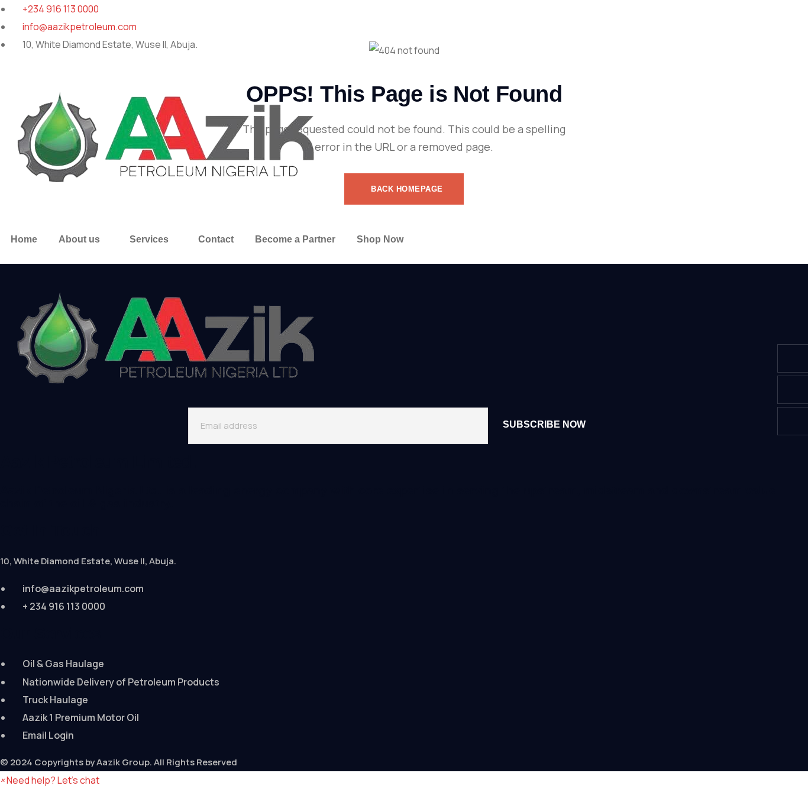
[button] (49, 780)
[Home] (177, 134)
